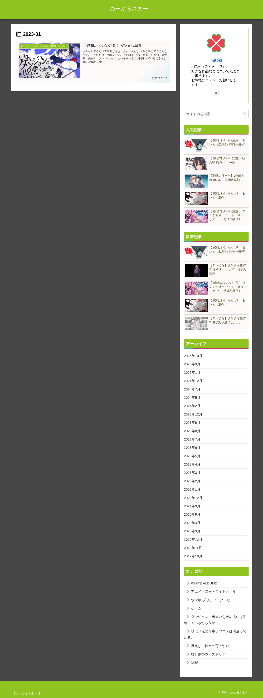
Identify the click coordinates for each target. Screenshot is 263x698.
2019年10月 (193, 556)
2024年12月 (193, 381)
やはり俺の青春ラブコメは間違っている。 (215, 634)
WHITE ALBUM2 (204, 583)
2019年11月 (193, 548)
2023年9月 (192, 423)
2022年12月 (193, 498)
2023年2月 (192, 481)
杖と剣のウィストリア (208, 654)
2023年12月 (193, 414)
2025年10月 (193, 356)
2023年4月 (192, 464)
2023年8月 (192, 431)
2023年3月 (192, 473)
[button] (244, 114)
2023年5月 (192, 456)
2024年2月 (192, 406)
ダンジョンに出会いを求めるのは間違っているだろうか (215, 620)
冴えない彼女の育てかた (210, 646)
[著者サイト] (216, 93)
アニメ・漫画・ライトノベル (213, 592)
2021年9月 (192, 506)
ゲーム (196, 608)
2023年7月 (192, 439)
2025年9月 (192, 364)
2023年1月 (192, 489)
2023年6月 (192, 448)
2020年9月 (192, 514)
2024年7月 (192, 389)
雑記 (194, 663)
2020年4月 (192, 523)
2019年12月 (193, 540)
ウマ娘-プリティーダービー (212, 600)
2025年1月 (192, 372)
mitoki (216, 60)
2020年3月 (192, 531)
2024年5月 (192, 398)
